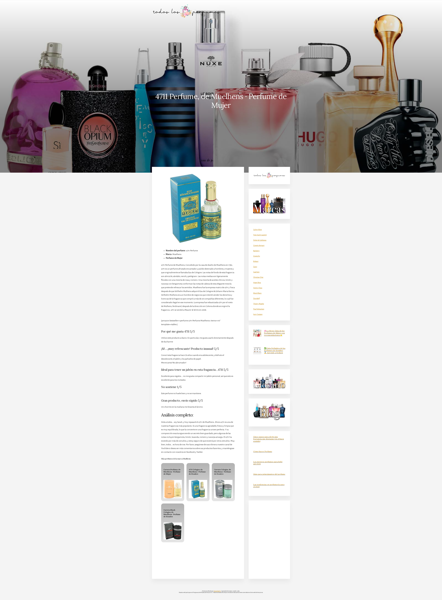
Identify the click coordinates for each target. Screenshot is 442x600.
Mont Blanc (257, 293)
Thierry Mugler (258, 304)
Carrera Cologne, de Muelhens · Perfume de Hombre (222, 471)
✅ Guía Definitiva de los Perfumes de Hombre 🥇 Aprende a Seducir (274, 350)
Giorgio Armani (258, 245)
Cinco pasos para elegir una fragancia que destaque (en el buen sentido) (268, 439)
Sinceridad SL (217, 591)
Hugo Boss (257, 283)
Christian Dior (258, 277)
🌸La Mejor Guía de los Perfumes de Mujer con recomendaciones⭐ (274, 333)
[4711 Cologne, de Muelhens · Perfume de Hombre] (198, 489)
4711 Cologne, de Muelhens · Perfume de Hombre (197, 471)
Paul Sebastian (258, 309)
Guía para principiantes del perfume (269, 474)
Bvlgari (255, 261)
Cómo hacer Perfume (262, 451)
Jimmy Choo (257, 288)
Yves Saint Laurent (260, 235)
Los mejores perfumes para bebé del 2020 (267, 463)
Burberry (256, 251)
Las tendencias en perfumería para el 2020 (268, 485)
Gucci (255, 267)
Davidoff (256, 298)
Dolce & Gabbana (259, 240)
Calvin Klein (257, 230)
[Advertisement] (221, 39)
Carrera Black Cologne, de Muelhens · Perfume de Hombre (171, 513)
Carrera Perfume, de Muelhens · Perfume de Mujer (171, 471)
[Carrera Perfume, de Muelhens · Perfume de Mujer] (172, 489)
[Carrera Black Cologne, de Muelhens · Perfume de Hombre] (172, 531)
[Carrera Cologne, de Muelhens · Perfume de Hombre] (223, 489)
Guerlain (256, 272)
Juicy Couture (257, 314)
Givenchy (256, 256)
